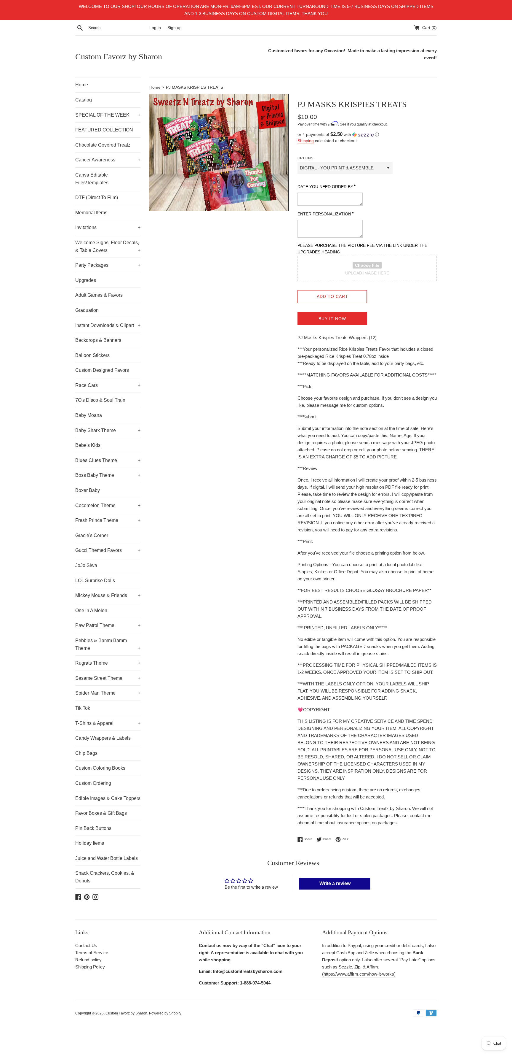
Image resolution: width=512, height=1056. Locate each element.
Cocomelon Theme (107, 505)
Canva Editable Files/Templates (91, 178)
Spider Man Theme (107, 692)
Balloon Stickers (92, 355)
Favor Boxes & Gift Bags (101, 813)
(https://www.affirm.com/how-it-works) (359, 973)
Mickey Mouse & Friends (107, 595)
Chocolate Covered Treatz (102, 144)
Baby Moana (88, 415)
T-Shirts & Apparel (107, 723)
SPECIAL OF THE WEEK (107, 114)
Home (81, 84)
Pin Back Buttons (93, 828)
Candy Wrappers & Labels (103, 738)
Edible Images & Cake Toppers (107, 798)
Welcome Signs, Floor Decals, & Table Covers (107, 246)
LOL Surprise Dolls (95, 580)
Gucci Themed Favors (107, 550)
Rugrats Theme (107, 663)
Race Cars (107, 385)
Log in (155, 28)
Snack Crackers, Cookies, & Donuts (104, 877)
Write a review (335, 883)
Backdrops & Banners (98, 340)
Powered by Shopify (165, 1013)
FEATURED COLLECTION (104, 129)
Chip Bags (86, 753)
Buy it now (332, 318)
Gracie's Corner (91, 535)
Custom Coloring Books (100, 768)
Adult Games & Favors (99, 295)
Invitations (107, 227)
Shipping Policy (90, 966)
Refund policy (88, 959)
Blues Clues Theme (107, 460)
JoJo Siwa (86, 565)
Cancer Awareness (107, 159)
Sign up (174, 28)
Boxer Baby (87, 490)
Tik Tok (82, 708)
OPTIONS (305, 158)
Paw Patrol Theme (107, 625)
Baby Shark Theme (107, 430)
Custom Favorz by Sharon (118, 56)
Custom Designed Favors (102, 370)
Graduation (87, 310)
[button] (367, 134)
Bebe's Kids (87, 445)
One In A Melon (91, 610)
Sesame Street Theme (107, 678)
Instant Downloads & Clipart (107, 325)
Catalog (83, 99)
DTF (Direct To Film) (96, 197)
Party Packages (107, 265)
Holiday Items (89, 843)
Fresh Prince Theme (107, 520)
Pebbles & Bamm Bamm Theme (107, 644)
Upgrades (85, 280)
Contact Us (86, 945)
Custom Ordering (93, 783)
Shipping (305, 140)
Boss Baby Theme (107, 475)
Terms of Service (91, 952)
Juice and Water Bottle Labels (106, 858)
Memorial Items (91, 212)
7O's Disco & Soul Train (100, 400)
